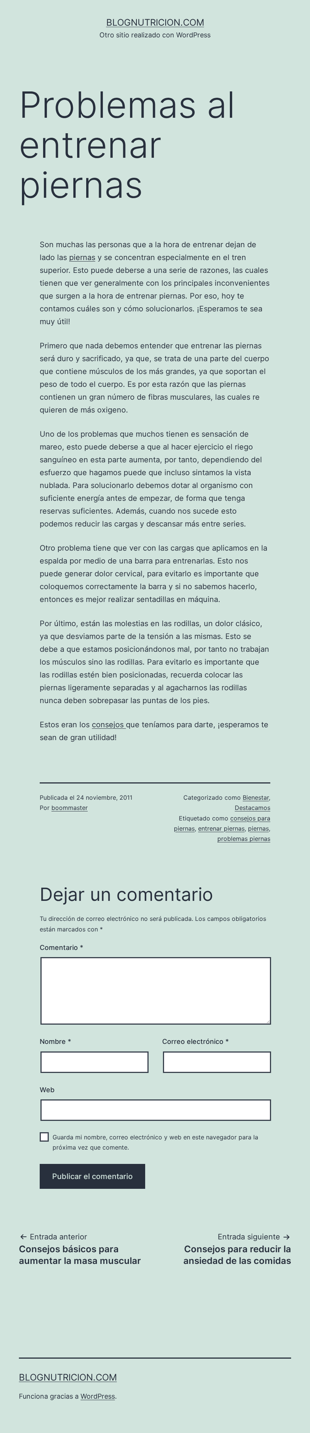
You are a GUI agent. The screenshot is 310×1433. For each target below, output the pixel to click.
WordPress (98, 1396)
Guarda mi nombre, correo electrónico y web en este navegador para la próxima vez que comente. (155, 1142)
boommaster (69, 807)
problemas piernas (243, 838)
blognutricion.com (155, 22)
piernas (82, 257)
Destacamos (252, 807)
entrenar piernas (221, 828)
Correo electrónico (195, 1041)
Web (47, 1090)
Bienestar (256, 797)
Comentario (61, 947)
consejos (109, 724)
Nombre (55, 1041)
